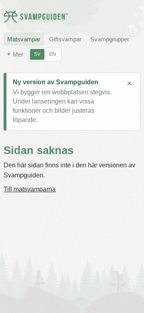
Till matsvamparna (30, 189)
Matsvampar (23, 39)
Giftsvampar (65, 39)
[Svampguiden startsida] (36, 16)
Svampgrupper (109, 39)
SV (37, 54)
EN (52, 54)
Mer (18, 54)
